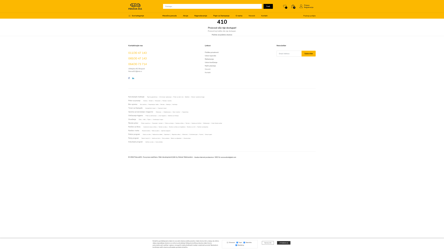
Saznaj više (267, 243)
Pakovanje (158, 112)
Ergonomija (185, 112)
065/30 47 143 (137, 58)
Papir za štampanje (221, 15)
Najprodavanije (200, 15)
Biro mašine (143, 104)
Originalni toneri (162, 108)
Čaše (140, 119)
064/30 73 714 (137, 64)
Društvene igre (193, 134)
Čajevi (149, 119)
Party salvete (165, 138)
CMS (174, 157)
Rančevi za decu (163, 127)
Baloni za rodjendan (176, 138)
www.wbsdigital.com (228, 157)
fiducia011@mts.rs (135, 71)
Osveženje (132, 119)
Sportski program (165, 131)
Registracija (308, 7)
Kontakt (264, 15)
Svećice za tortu (156, 138)
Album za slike (147, 134)
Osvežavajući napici (158, 119)
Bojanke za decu (176, 134)
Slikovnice (184, 134)
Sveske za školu (179, 123)
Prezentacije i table (153, 104)
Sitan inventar (176, 112)
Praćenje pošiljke (309, 16)
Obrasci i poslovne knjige (197, 97)
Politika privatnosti (212, 52)
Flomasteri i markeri (157, 123)
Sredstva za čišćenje (173, 116)
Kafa (144, 119)
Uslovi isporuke (210, 56)
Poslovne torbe (146, 131)
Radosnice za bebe (157, 134)
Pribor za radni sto (178, 97)
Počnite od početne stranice (222, 35)
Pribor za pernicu (145, 123)
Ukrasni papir (208, 134)
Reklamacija (209, 59)
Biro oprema (132, 104)
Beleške (187, 97)
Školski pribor (133, 123)
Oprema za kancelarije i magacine (140, 112)
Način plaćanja (210, 66)
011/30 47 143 (137, 53)
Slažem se (284, 243)
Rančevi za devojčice (202, 127)
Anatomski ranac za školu (150, 127)
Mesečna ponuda (169, 15)
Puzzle (201, 134)
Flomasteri (157, 101)
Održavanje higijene (135, 115)
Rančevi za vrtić (191, 127)
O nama (239, 15)
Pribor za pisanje (134, 101)
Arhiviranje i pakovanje (165, 97)
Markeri (151, 101)
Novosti (252, 15)
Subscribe (308, 53)
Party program (133, 138)
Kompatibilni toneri (150, 108)
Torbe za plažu (155, 131)
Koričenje (174, 104)
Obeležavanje (167, 112)
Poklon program (134, 134)
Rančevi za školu (134, 127)
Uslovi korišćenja (211, 62)
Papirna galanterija (152, 97)
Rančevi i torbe (133, 131)
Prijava (306, 5)
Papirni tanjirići (146, 138)
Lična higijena (162, 116)
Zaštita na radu (149, 142)
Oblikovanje (206, 123)
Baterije (168, 104)
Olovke (145, 101)
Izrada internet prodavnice (204, 157)
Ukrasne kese (186, 138)
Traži (268, 6)
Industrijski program (135, 142)
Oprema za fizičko (196, 123)
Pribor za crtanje (169, 123)
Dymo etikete (159, 142)
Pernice (187, 123)
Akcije (185, 15)
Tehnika (162, 104)
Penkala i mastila (166, 101)
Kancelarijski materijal (136, 97)
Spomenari (167, 134)
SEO (216, 157)
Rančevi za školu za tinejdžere (177, 127)
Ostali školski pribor (216, 123)
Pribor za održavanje (151, 116)
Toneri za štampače (135, 108)
